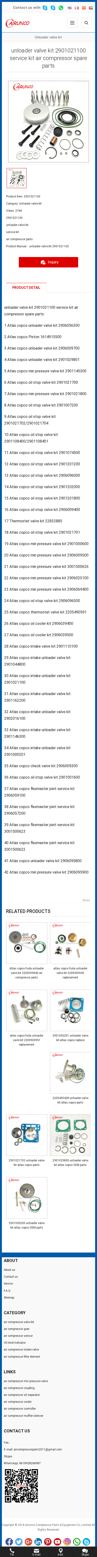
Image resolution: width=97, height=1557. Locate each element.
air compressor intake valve (21, 1349)
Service (8, 1283)
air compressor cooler (18, 1401)
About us (9, 1270)
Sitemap (9, 1297)
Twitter (19, 1542)
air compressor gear (16, 1329)
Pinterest (48, 1542)
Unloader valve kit (48, 37)
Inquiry (53, 262)
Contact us (22, 7)
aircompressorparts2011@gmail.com (38, 1449)
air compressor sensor (18, 1335)
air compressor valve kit (19, 1322)
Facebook (9, 1542)
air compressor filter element (22, 1356)
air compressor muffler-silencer (23, 1415)
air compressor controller (20, 1408)
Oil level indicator (15, 1342)
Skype (86, 1542)
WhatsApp (77, 1542)
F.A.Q (7, 1290)
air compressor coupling (19, 1388)
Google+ (28, 1542)
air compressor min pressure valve (26, 1381)
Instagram (67, 1542)
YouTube (57, 1542)
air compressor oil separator (22, 1395)
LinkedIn (38, 1542)
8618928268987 (30, 1463)
